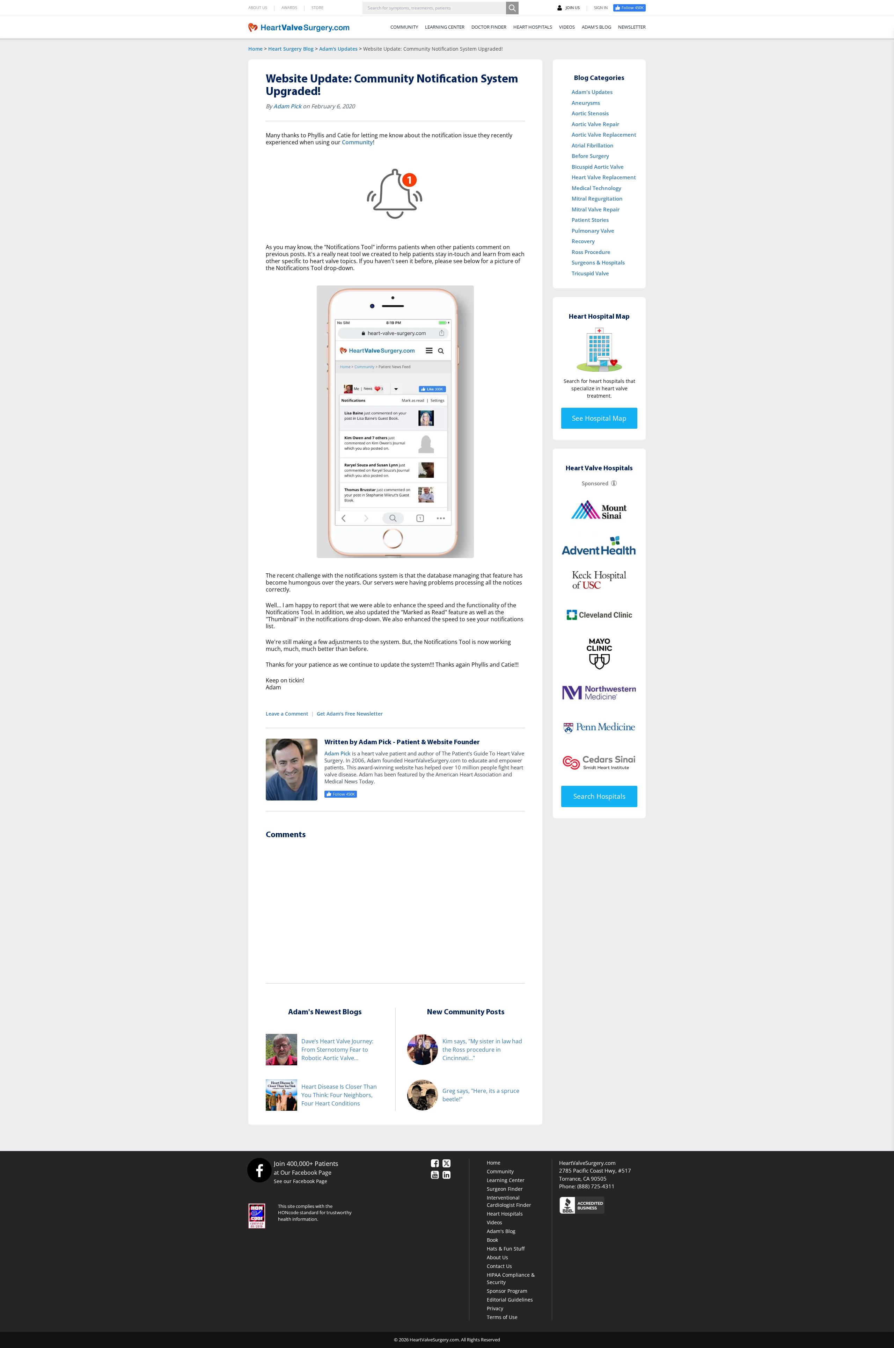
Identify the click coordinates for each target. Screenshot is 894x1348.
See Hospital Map (599, 418)
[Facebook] (259, 1169)
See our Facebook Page (300, 1181)
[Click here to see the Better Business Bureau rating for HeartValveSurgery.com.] (620, 1205)
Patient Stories (590, 219)
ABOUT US (257, 7)
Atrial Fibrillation (593, 145)
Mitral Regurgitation (597, 198)
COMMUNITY (404, 27)
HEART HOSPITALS (532, 27)
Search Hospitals (599, 796)
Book (492, 1240)
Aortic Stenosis (590, 113)
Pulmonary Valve (593, 230)
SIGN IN (601, 7)
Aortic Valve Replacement (604, 134)
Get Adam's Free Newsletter (350, 713)
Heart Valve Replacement (604, 177)
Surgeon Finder (505, 1189)
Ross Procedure (591, 251)
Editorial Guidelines (510, 1299)
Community (357, 142)
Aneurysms (586, 102)
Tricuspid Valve (590, 273)
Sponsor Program (507, 1291)
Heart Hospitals (505, 1213)
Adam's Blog (501, 1231)
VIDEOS (567, 27)
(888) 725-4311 (596, 1186)
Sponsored (595, 483)
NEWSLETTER (632, 27)
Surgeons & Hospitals (598, 262)
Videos (494, 1222)
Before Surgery (590, 155)
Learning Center (506, 1180)
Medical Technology (596, 187)
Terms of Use (502, 1317)
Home (255, 48)
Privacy (495, 1308)
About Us (497, 1257)
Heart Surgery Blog (291, 48)
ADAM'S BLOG (596, 27)
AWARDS (289, 7)
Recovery (583, 241)
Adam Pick (287, 106)
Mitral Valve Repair (596, 209)
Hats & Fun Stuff (506, 1248)
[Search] (512, 8)
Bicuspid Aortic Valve (598, 166)
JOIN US (573, 7)
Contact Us (499, 1266)
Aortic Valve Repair (595, 124)
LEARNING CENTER (444, 27)
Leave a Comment (287, 713)
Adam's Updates (338, 48)
